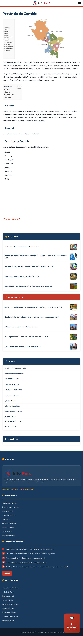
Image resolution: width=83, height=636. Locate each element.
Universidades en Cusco (13, 390)
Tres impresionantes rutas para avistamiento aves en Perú (26, 337)
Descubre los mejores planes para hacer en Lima (23, 346)
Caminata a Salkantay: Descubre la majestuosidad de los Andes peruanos (32, 317)
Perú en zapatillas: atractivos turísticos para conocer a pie (26, 558)
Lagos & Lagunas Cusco (13, 411)
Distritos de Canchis (9, 96)
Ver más (7, 573)
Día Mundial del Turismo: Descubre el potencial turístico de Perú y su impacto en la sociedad (37, 567)
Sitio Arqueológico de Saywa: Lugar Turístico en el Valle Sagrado (29, 286)
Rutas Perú (5, 519)
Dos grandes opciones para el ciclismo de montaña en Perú (26, 562)
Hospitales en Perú (8, 515)
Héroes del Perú (7, 600)
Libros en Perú (7, 531)
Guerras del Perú (8, 596)
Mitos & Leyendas (8, 620)
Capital (7, 92)
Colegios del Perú (8, 527)
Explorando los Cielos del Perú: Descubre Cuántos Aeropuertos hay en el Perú (33, 307)
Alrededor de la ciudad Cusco (15, 368)
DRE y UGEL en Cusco (12, 384)
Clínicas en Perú (7, 511)
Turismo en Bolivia (8, 536)
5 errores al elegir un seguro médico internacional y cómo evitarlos (29, 266)
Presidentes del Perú (9, 612)
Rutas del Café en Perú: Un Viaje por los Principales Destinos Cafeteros (30, 549)
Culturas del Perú (8, 608)
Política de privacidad (26, 489)
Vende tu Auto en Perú (9, 523)
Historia (8, 89)
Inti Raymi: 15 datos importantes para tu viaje (21, 327)
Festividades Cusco (12, 396)
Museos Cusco (10, 416)
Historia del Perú (7, 592)
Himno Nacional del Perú (10, 588)
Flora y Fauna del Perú (9, 503)
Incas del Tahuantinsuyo (10, 604)
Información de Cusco (13, 406)
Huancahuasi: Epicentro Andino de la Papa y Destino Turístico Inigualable (30, 554)
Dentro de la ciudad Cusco (14, 373)
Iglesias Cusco (10, 401)
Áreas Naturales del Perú (10, 507)
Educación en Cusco (12, 378)
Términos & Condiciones (10, 489)
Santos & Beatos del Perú (10, 616)
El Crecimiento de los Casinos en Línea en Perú (22, 247)
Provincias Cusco (11, 426)
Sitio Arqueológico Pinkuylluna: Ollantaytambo (22, 276)
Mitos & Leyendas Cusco (13, 421)
